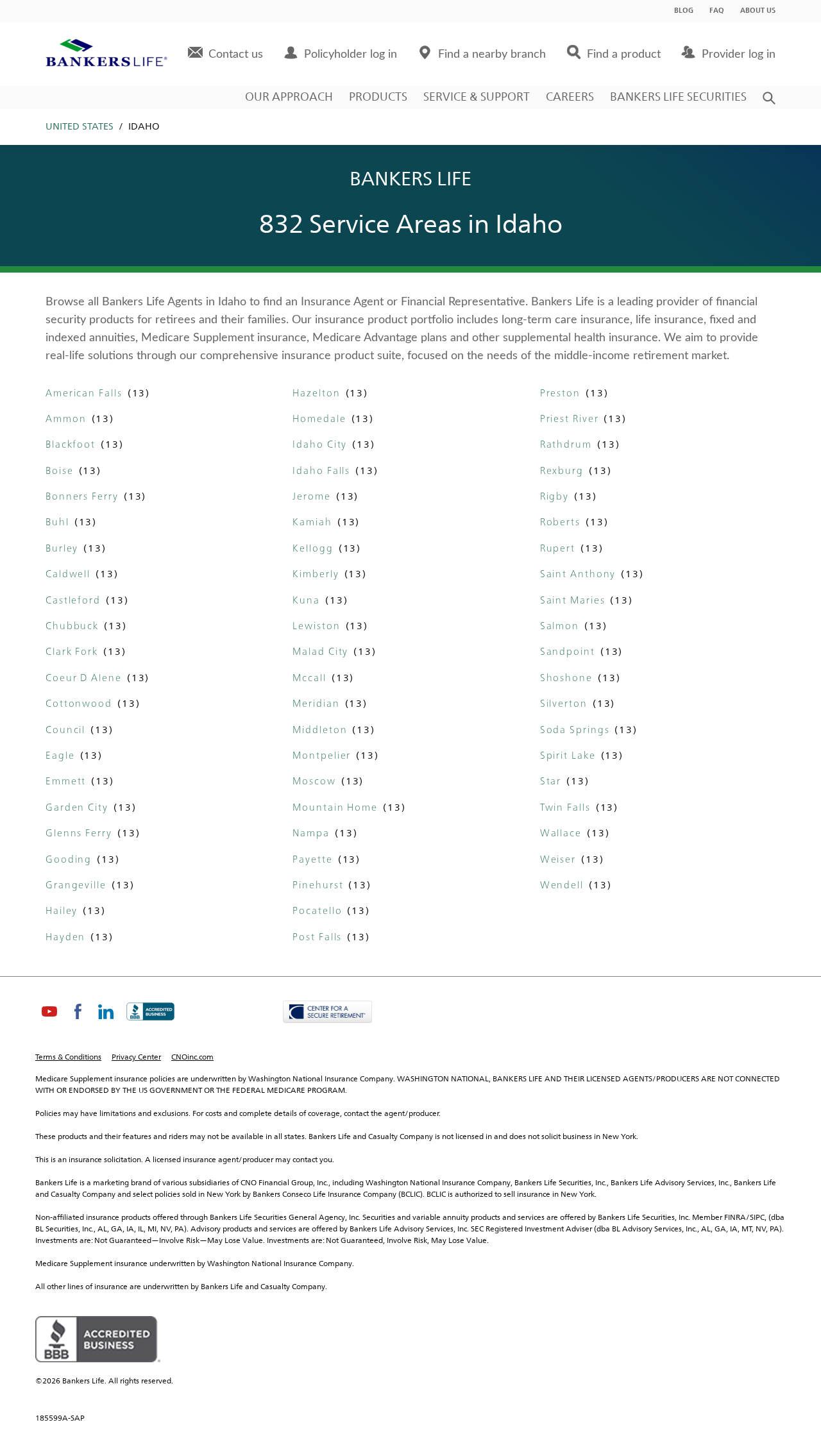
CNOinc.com (192, 1057)
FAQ (716, 11)
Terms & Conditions (68, 1057)
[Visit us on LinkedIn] (106, 1022)
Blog (683, 11)
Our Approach (289, 97)
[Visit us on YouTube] (49, 1022)
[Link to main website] (106, 54)
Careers (570, 97)
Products (378, 97)
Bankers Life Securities (678, 97)
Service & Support (476, 97)
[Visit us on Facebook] (77, 1022)
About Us (757, 11)
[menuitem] (225, 54)
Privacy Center (136, 1057)
